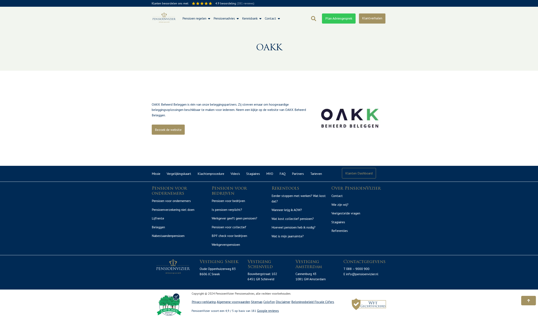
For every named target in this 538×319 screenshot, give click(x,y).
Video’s (235, 173)
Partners (298, 173)
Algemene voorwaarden (233, 302)
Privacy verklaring (204, 302)
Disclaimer (283, 302)
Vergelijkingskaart (179, 173)
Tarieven (316, 173)
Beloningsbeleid (302, 302)
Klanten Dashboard (359, 173)
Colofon (269, 302)
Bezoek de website (168, 130)
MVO (269, 173)
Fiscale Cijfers (324, 302)
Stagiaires (253, 173)
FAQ (283, 173)
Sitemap (256, 302)
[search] (314, 18)
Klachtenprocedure (211, 173)
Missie (156, 173)
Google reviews (268, 310)
